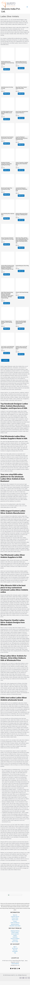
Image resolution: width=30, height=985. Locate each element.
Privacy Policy (15, 918)
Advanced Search (15, 924)
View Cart (15, 949)
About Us (15, 915)
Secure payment (15, 933)
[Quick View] (2, 69)
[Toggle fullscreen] (5, 982)
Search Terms (15, 919)
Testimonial (15, 940)
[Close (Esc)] (12, 982)
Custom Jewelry (15, 932)
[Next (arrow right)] (5, 984)
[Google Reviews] (17, 968)
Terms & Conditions (15, 938)
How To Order (15, 941)
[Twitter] (13, 968)
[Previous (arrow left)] (1, 984)
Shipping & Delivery (15, 930)
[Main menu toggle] (27, 7)
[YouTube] (19, 968)
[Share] (9, 982)
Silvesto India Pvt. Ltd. (10, 10)
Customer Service (15, 916)
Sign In (15, 946)
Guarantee (15, 937)
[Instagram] (15, 968)
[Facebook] (10, 968)
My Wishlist (15, 951)
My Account (15, 948)
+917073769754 (15, 963)
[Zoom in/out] (1, 982)
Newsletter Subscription (15, 925)
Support (15, 935)
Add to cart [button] (6, 69)
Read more (6, 218)
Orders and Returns (15, 922)
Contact (15, 921)
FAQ (15, 952)
